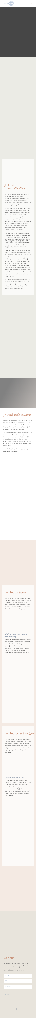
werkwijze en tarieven (17, 437)
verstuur (24, 1009)
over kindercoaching (17, 658)
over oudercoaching (16, 800)
